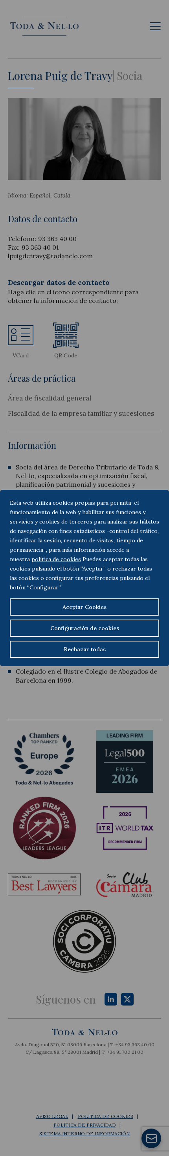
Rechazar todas (85, 649)
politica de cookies (56, 559)
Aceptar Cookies (84, 607)
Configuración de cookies (84, 628)
